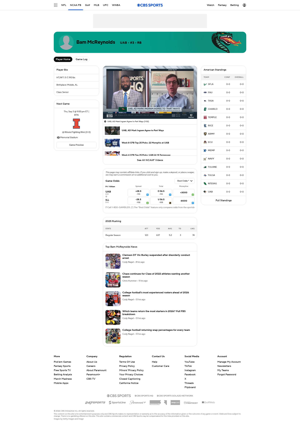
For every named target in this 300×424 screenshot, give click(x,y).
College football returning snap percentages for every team (156, 330)
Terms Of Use (127, 361)
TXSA (211, 100)
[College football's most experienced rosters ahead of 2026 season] (112, 298)
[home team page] (76, 124)
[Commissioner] (158, 401)
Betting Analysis (63, 374)
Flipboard (190, 387)
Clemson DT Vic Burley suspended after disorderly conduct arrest (156, 257)
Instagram (190, 370)
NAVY (211, 158)
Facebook (190, 374)
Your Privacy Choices (131, 374)
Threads (189, 383)
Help (154, 361)
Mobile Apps (61, 383)
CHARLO (213, 109)
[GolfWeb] (208, 402)
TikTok (188, 366)
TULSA (211, 175)
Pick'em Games (62, 361)
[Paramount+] (138, 401)
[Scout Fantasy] (191, 402)
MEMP (211, 150)
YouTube (190, 361)
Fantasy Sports (62, 366)
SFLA (210, 84)
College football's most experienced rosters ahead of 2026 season (155, 294)
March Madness (63, 378)
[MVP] (175, 401)
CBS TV (90, 378)
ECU (210, 142)
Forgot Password (226, 374)
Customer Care (160, 366)
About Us (91, 361)
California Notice (128, 383)
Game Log (81, 59)
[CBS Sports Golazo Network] (175, 395)
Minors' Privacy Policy (131, 370)
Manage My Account (229, 361)
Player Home (63, 59)
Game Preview (76, 145)
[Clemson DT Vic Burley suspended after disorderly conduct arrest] (112, 261)
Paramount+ (93, 374)
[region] (150, 92)
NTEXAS (212, 183)
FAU (210, 92)
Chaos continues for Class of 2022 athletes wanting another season (156, 275)
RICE (210, 125)
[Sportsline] (117, 402)
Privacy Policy (127, 366)
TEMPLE (212, 117)
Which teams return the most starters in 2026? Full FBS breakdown (154, 313)
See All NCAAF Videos (150, 160)
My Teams (223, 370)
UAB (210, 191)
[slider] (150, 110)
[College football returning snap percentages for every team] (112, 336)
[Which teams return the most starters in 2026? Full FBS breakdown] (112, 317)
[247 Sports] (95, 402)
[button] (55, 5)
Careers (90, 366)
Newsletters (224, 366)
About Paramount (96, 370)
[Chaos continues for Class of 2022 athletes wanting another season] (112, 279)
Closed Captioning (129, 378)
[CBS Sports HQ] (144, 395)
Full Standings (224, 200)
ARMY (211, 134)
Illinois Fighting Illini (75, 132)
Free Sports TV (62, 370)
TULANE (212, 167)
